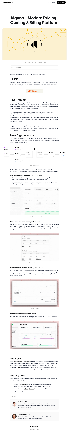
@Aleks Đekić (27, 361)
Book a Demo (61, 2)
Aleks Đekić (22, 402)
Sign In (53, 2)
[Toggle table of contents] (57, 67)
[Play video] (34, 154)
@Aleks (18, 367)
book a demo (22, 384)
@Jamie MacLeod (17, 361)
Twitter (26, 389)
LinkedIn (31, 389)
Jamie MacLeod (24, 414)
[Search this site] (48, 2)
